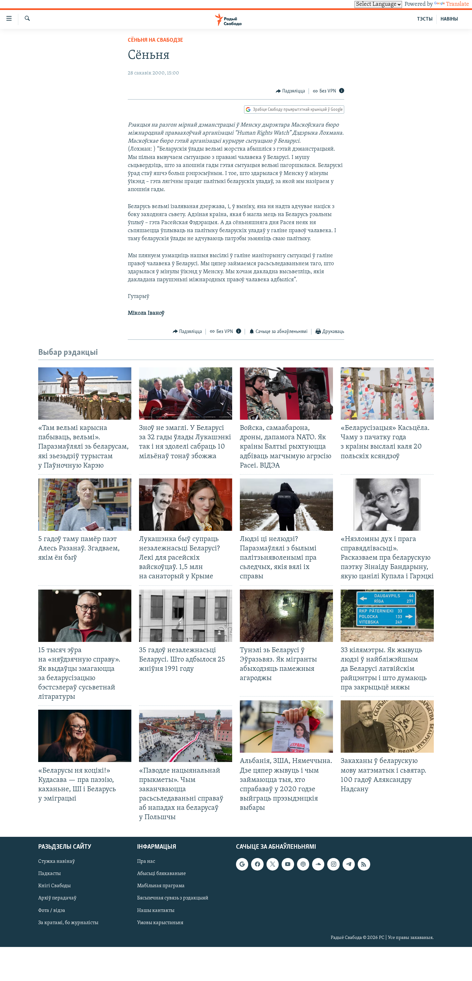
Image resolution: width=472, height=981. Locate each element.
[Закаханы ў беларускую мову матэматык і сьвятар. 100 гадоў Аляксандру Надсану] (387, 726)
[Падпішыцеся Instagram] (333, 864)
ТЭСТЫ (425, 19)
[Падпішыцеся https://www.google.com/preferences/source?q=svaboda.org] (242, 864)
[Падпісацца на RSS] (364, 864)
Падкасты (49, 874)
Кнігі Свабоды (54, 886)
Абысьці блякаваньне (161, 874)
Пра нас (146, 861)
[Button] (290, 91)
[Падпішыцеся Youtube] (288, 864)
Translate (457, 4)
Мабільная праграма (161, 886)
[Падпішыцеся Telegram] (349, 864)
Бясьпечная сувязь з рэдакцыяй (172, 898)
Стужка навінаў (56, 861)
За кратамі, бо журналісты (68, 922)
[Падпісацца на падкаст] (303, 864)
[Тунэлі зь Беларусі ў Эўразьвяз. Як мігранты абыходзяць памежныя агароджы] (286, 616)
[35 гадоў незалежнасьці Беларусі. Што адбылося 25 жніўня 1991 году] (185, 616)
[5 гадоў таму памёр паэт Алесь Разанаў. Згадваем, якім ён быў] (84, 504)
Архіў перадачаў (57, 898)
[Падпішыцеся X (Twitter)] (273, 864)
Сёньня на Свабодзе (155, 40)
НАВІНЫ (449, 19)
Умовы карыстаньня (160, 922)
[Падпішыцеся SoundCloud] (318, 864)
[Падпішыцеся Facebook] (257, 864)
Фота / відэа (51, 910)
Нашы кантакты (155, 910)
